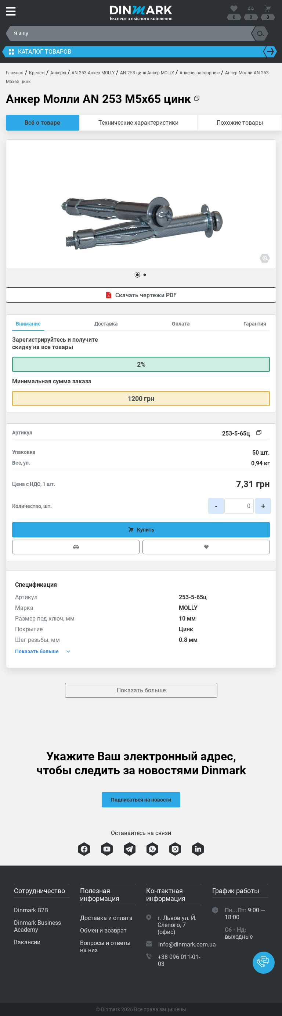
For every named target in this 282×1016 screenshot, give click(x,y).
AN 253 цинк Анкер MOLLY (147, 72)
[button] (137, 275)
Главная (15, 72)
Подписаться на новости (141, 800)
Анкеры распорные (200, 72)
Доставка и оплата (106, 917)
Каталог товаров (44, 51)
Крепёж (37, 72)
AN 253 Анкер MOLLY (93, 72)
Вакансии (27, 942)
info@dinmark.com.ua (187, 944)
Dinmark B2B (31, 910)
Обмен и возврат (103, 930)
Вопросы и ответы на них (105, 946)
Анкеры (58, 72)
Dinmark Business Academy (37, 926)
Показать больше (141, 690)
